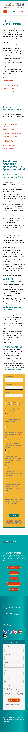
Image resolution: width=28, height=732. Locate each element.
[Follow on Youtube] (20, 632)
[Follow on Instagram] (15, 632)
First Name (9, 376)
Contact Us (14, 589)
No (8, 415)
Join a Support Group (14, 584)
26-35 (14, 402)
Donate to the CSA (14, 567)
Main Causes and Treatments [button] (12, 92)
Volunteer (14, 578)
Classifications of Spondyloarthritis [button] (8, 81)
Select (6, 678)
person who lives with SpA (9, 690)
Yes (8, 413)
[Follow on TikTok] (5, 636)
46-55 (9, 404)
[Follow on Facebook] (5, 632)
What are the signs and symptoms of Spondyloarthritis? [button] (10, 87)
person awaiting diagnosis (19, 690)
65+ (20, 404)
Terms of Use (10, 521)
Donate (5, 11)
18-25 (8, 402)
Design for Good (6, 719)
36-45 (21, 402)
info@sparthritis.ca (11, 622)
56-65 (14, 404)
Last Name (9, 384)
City (5, 670)
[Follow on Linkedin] (10, 632)
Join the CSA (14, 572)
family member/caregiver (10, 694)
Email (7, 392)
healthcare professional (20, 694)
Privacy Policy (12, 717)
